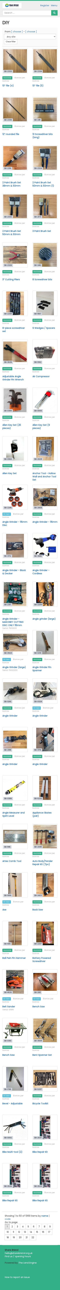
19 (14, 1237)
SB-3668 (38, 1041)
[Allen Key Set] (15, 449)
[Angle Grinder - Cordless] (45, 546)
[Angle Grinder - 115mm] (45, 497)
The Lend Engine (27, 1262)
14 (31, 1232)
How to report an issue (17, 1277)
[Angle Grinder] (15, 691)
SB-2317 (7, 604)
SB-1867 (37, 314)
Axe (4, 909)
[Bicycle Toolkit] (45, 1079)
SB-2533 (38, 1186)
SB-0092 (8, 1138)
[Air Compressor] (45, 352)
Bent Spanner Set (42, 1055)
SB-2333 (8, 71)
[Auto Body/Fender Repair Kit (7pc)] (45, 836)
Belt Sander (8, 1006)
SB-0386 (8, 798)
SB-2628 (38, 459)
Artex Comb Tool (11, 861)
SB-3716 (37, 750)
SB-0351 (7, 1041)
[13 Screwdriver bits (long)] (45, 109)
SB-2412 (37, 265)
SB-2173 (37, 217)
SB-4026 (8, 992)
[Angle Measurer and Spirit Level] (15, 788)
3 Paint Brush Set (41, 231)
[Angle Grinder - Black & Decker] (15, 546)
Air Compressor (41, 376)
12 (19, 1232)
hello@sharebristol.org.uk (18, 1253)
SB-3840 (38, 556)
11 (13, 1232)
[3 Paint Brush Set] (45, 206)
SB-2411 (37, 120)
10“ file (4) (8, 85)
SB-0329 (38, 701)
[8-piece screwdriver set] (15, 303)
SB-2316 (7, 168)
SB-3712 (7, 556)
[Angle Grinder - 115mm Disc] (15, 497)
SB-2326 (8, 265)
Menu (54, 5)
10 (8, 1232)
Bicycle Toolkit (40, 1103)
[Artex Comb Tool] (15, 836)
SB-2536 (8, 1186)
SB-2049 (38, 847)
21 (27, 1237)
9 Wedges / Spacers (43, 328)
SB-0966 (8, 459)
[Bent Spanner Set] (45, 1030)
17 (49, 1232)
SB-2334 (38, 71)
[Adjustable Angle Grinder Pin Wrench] (15, 352)
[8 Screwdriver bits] (45, 255)
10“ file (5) (38, 85)
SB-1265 (7, 701)
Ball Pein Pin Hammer (14, 958)
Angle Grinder (9, 715)
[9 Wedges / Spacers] (45, 303)
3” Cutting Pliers (11, 279)
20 (20, 1237)
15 (37, 1232)
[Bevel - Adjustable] (15, 1079)
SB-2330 (8, 217)
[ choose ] (17, 31)
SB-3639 (8, 362)
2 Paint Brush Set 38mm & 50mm (11, 184)
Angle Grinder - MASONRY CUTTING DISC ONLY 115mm (13, 622)
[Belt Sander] (15, 982)
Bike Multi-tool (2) (12, 1151)
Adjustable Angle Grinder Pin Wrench (13, 378)
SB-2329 (38, 168)
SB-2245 (8, 507)
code (8, 1219)
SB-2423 (38, 895)
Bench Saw (38, 1006)
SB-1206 (37, 653)
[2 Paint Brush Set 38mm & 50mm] (15, 158)
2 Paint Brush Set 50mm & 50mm (11, 232)
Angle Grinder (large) (14, 667)
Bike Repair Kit (40, 1151)
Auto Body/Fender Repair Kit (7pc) (42, 862)
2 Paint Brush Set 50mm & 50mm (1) (43, 184)
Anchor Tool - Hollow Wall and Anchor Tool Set (44, 476)
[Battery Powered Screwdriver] (45, 933)
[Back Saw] (45, 885)
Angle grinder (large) (44, 618)
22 (33, 1237)
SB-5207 (38, 1089)
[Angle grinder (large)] (45, 594)
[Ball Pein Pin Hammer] (15, 933)
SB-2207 (38, 944)
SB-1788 (7, 1089)
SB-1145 (7, 847)
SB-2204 (38, 604)
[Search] (54, 13)
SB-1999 (7, 895)
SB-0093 (38, 411)
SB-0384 (8, 411)
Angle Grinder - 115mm (44, 521)
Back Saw (37, 909)
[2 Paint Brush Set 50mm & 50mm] (15, 206)
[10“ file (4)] (15, 61)
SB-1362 (37, 362)
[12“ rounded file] (15, 109)
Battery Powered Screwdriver (41, 959)
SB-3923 (8, 653)
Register (44, 5)
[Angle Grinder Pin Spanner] (45, 643)
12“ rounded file (10, 134)
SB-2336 (8, 120)
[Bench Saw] (45, 982)
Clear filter (11, 41)
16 (43, 1232)
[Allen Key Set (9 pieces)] (45, 400)
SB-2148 (7, 750)
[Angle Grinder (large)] (15, 643)
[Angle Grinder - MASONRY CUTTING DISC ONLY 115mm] (15, 594)
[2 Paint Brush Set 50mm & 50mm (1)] (45, 158)
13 (25, 1232)
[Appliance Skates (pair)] (45, 788)
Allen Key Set (9, 473)
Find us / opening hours (18, 1256)
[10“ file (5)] (45, 61)
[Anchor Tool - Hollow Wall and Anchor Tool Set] (45, 449)
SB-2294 (8, 314)
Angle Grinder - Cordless (40, 572)
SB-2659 (38, 507)
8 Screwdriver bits (42, 279)
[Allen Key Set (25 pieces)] (15, 400)
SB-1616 (7, 944)
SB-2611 (37, 992)
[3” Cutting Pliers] (15, 255)
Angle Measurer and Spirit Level (13, 814)
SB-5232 (38, 798)
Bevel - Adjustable (12, 1103)
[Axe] (15, 885)
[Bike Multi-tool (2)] (15, 1127)
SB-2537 (38, 1138)
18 (8, 1237)
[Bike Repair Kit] (45, 1127)
